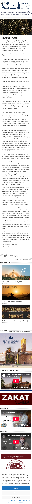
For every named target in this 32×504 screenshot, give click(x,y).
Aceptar (16, 488)
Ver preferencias (16, 497)
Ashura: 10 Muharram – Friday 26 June (13, 282)
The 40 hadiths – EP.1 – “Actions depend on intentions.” (12, 255)
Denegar (16, 493)
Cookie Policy (3, 501)
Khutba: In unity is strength (21, 258)
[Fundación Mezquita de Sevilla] (16, 5)
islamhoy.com (5, 246)
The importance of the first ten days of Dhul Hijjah (15, 321)
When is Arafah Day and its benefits (12, 301)
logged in (18, 331)
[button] (29, 471)
